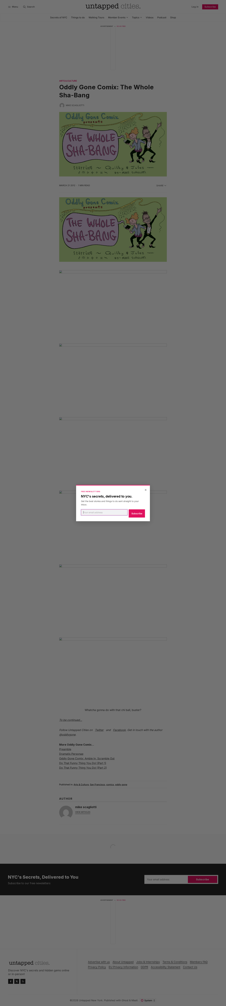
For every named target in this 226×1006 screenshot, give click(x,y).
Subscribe (136, 513)
